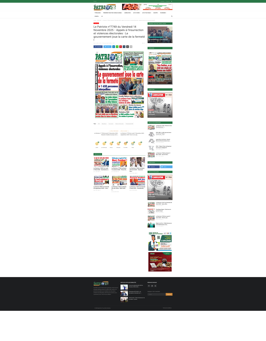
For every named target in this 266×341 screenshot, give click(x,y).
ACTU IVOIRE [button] (136, 12)
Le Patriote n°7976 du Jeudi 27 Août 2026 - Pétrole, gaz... (163, 217)
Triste (133, 147)
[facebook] (149, 286)
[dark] (171, 1)
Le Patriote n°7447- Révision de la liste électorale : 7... (164, 126)
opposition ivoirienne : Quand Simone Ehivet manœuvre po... (163, 140)
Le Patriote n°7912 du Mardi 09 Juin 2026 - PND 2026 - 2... (119, 188)
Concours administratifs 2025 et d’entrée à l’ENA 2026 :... (136, 286)
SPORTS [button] (96, 16)
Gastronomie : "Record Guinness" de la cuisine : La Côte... (137, 298)
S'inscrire (168, 1)
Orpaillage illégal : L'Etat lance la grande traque (163, 210)
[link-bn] (147, 7)
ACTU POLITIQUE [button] (146, 12)
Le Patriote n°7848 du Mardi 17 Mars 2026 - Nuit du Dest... (163, 153)
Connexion (162, 1)
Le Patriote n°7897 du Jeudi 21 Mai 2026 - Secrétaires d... (101, 168)
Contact (95, 1)
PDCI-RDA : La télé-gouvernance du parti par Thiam (163, 133)
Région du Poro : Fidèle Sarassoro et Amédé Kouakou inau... (164, 224)
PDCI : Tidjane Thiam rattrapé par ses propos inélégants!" (163, 147)
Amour (111, 147)
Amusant (118, 147)
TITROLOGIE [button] (97, 12)
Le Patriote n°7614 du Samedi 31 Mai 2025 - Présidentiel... (137, 187)
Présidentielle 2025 (129, 123)
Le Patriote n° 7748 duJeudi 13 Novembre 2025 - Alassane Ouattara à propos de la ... (106, 134)
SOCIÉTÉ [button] (155, 12)
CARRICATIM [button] (127, 12)
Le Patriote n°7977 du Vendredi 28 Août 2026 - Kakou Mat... (164, 203)
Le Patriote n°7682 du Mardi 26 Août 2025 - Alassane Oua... (137, 169)
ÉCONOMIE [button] (163, 12)
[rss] (155, 286)
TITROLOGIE (99, 20)
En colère (125, 147)
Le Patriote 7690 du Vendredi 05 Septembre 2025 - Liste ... (101, 187)
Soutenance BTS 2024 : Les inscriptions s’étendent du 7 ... (135, 292)
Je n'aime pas (104, 147)
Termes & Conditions (167, 308)
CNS (99, 123)
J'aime (97, 147)
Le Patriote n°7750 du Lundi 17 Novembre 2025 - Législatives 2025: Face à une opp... (133, 134)
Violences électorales (119, 123)
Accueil (95, 20)
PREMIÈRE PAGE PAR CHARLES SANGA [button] (112, 12)
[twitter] (152, 286)
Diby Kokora (104, 123)
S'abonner (169, 294)
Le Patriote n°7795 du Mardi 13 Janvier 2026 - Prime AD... (119, 168)
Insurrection (111, 123)
